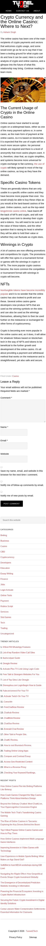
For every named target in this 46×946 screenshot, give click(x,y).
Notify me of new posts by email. (17, 495)
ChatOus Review (11, 723)
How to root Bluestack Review (17, 745)
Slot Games (6, 617)
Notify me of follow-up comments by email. (22, 485)
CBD (3, 552)
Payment (5, 601)
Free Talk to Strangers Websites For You (21, 674)
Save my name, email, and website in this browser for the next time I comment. (22, 473)
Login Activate (7, 590)
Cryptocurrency (7, 557)
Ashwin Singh (9, 32)
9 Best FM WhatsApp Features (16, 647)
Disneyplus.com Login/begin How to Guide (22, 685)
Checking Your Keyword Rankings (19, 773)
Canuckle (8, 702)
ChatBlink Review (12, 718)
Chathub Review (11, 712)
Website (5, 454)
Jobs (3, 584)
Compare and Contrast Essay (17, 756)
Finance (4, 579)
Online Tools (6, 595)
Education (5, 568)
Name (4, 427)
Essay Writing (7, 573)
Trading (4, 628)
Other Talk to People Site (15, 734)
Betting (4, 535)
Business (5, 541)
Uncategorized (7, 634)
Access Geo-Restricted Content (18, 762)
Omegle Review (10, 663)
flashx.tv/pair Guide (11, 658)
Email (4, 440)
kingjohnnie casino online (13, 211)
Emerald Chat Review (14, 729)
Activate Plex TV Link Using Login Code (21, 669)
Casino (15, 376)
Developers (6, 563)
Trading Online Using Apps (16, 751)
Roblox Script (7, 606)
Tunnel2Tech (23, 4)
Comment (6, 398)
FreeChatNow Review (14, 707)
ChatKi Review (10, 740)
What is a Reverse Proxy (15, 767)
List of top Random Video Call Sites (19, 652)
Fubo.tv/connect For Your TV (16, 691)
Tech (3, 623)
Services (4, 612)
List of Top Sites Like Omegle (16, 680)
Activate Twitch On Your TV (16, 696)
